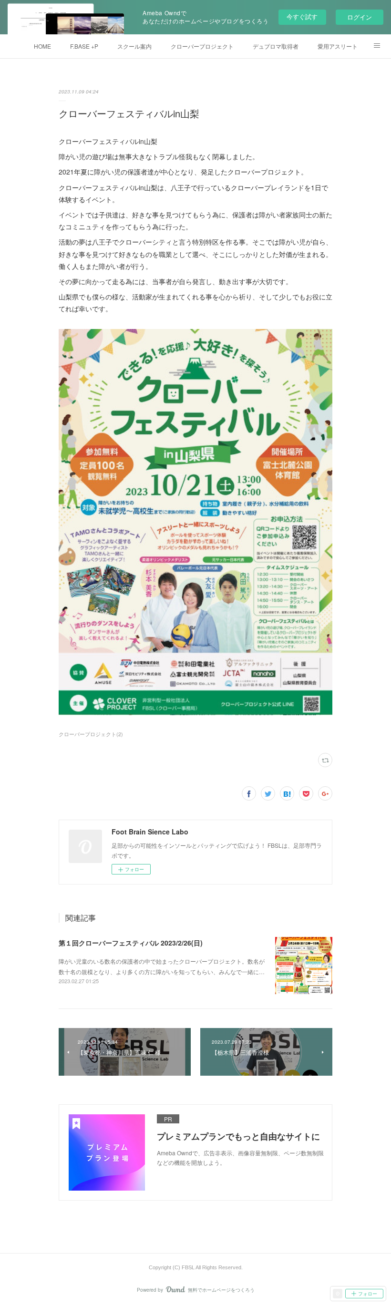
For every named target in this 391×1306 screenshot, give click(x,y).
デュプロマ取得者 (275, 46)
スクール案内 (134, 46)
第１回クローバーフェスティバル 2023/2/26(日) (131, 942)
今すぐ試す (302, 16)
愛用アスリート (338, 46)
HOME (42, 46)
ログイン (359, 16)
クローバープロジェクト (202, 46)
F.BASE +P (84, 46)
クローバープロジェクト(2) (91, 734)
